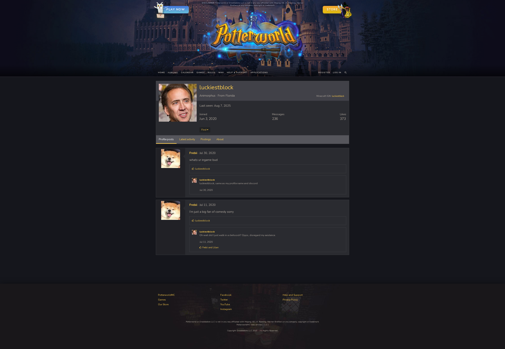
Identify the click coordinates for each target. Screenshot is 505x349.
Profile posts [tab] (166, 139)
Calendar (187, 72)
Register (324, 72)
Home (161, 72)
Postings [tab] (206, 139)
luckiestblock (338, 96)
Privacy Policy (290, 299)
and (210, 247)
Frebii (193, 153)
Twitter (224, 299)
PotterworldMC (166, 295)
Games (200, 72)
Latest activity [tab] (187, 139)
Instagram (226, 309)
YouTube (225, 304)
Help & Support (237, 72)
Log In (337, 72)
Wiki (221, 72)
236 (275, 119)
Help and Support (293, 295)
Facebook (225, 295)
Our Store (163, 304)
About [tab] (220, 139)
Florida (230, 96)
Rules (211, 72)
